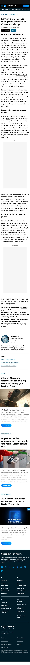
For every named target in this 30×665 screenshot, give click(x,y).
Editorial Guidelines (6, 608)
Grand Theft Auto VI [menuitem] (5, 9)
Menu (1, 6)
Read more (6, 425)
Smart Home (4, 588)
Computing (4, 580)
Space (18, 583)
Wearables (20, 580)
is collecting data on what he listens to (15, 130)
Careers (3, 637)
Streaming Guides (21, 585)
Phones (3, 578)
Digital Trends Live (10, 359)
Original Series (20, 593)
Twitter (9, 567)
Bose (2, 359)
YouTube (13, 567)
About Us (3, 599)
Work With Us (4, 641)
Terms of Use (4, 647)
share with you (19, 239)
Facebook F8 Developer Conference (10, 362)
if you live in (20, 221)
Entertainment (5, 591)
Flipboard (2, 571)
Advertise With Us (5, 605)
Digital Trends (8, 8)
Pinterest (21, 567)
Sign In (26, 6)
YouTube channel (13, 310)
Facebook (2, 567)
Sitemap (19, 644)
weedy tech (6, 239)
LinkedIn (25, 567)
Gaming (3, 583)
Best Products (20, 588)
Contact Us (4, 602)
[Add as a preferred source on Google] (5, 30)
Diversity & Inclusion (6, 644)
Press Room (20, 641)
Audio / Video (4, 585)
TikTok (17, 567)
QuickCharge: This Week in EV (8, 365)
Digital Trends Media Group (8, 652)
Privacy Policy (20, 637)
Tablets (19, 578)
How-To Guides (21, 591)
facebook (11, 342)
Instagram (6, 567)
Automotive (4, 593)
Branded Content (21, 604)
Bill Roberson (5, 27)
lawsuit (8, 118)
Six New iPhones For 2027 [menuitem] (17, 9)
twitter (14, 342)
